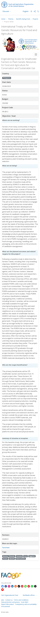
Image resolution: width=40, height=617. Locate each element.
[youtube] (2, 589)
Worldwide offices (29, 595)
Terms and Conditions (21, 600)
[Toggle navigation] (36, 54)
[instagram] (9, 586)
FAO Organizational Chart (9, 595)
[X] (35, 586)
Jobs (2, 600)
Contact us (9, 600)
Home (3, 19)
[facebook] (6, 586)
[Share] (33, 11)
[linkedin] (12, 586)
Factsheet (6, 547)
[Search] (37, 11)
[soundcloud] (15, 586)
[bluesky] (2, 586)
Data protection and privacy (10, 602)
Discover (6, 11)
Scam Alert (24, 602)
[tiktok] (19, 586)
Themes (10, 19)
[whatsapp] (32, 586)
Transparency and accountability (26, 604)
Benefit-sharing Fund (23, 19)
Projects (35, 19)
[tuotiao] (22, 586)
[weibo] (28, 586)
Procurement (5, 606)
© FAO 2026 (4, 612)
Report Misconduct (7, 604)
